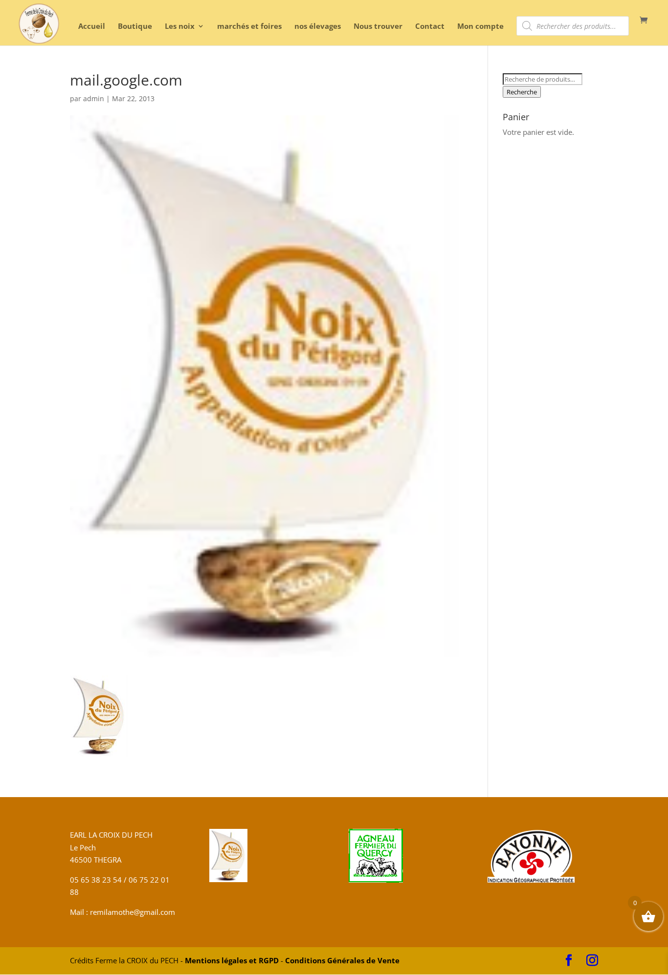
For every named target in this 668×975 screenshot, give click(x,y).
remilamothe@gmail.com (131, 912)
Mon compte (480, 26)
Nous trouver (378, 26)
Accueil (91, 26)
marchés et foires (249, 26)
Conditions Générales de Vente (342, 960)
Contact (430, 26)
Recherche (522, 91)
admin (93, 98)
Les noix (180, 26)
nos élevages (317, 26)
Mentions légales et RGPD (232, 960)
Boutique (135, 26)
